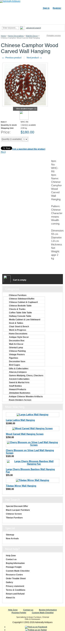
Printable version (54, 35)
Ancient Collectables (19, 379)
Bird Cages (14, 365)
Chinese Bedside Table (20, 305)
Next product (34, 57)
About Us (10, 597)
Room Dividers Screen (20, 400)
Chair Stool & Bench (19, 326)
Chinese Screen (14, 514)
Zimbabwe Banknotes (19, 393)
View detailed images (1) (26, 109)
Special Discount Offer (17, 506)
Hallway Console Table (20, 316)
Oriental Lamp (16, 347)
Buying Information (15, 563)
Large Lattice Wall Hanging (20, 420)
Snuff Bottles (15, 386)
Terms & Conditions (15, 590)
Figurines (13, 358)
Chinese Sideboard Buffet (21, 299)
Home (3, 36)
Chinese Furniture (18, 295)
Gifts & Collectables (18, 368)
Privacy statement (15, 586)
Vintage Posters (17, 354)
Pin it (3, 152)
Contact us (11, 559)
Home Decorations (16, 36)
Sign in (46, 8)
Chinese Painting (17, 351)
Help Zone (11, 555)
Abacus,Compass (18, 372)
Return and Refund (15, 594)
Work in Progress (17, 330)
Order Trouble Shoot (16, 578)
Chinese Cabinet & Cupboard (23, 302)
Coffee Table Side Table (20, 312)
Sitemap (10, 535)
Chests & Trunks (17, 309)
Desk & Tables (16, 323)
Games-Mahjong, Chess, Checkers (26, 375)
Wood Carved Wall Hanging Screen (25, 434)
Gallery (9, 582)
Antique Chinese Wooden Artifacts (26, 396)
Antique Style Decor (19, 337)
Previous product (11, 57)
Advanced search (33, 28)
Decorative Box (16, 340)
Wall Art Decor (32, 36)
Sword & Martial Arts (19, 382)
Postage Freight (13, 567)
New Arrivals (12, 538)
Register (57, 8)
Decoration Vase (17, 361)
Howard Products (17, 389)
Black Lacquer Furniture (18, 510)
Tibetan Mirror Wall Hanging (21, 486)
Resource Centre (14, 574)
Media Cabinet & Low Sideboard (24, 319)
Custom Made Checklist (17, 571)
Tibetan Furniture (14, 517)
